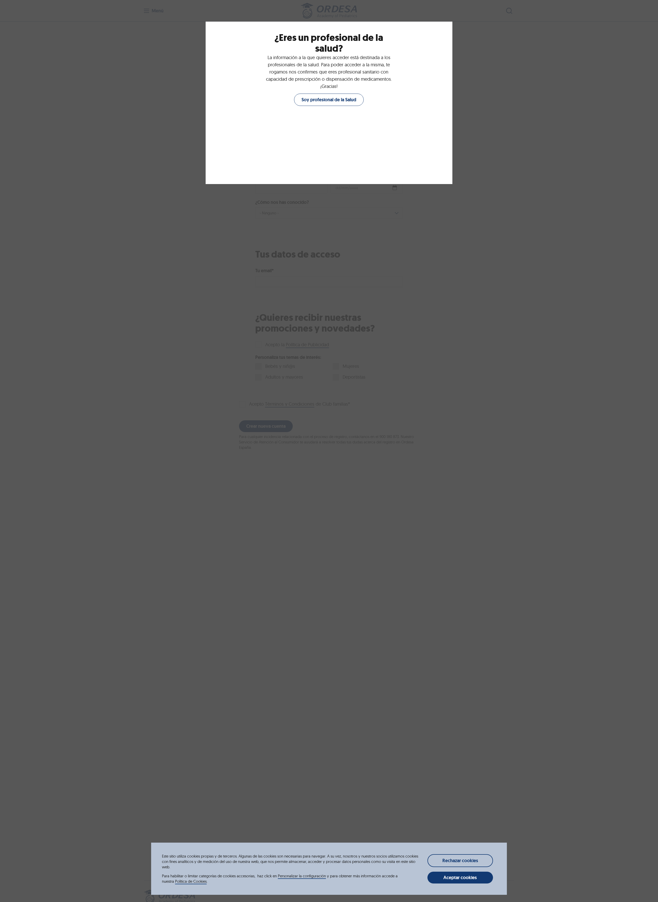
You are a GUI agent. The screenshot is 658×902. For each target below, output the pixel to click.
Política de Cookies (191, 881)
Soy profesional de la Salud (328, 100)
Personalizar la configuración (302, 875)
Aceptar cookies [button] (460, 877)
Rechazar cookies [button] (460, 861)
